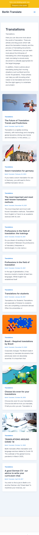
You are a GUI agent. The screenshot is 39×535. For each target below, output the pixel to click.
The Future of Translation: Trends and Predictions (17, 121)
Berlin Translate (12, 11)
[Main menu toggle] (34, 12)
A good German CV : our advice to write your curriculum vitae (16, 473)
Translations (9, 117)
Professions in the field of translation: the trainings (17, 232)
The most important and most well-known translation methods (19, 199)
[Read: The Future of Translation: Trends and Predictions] (19, 103)
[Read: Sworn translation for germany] (19, 154)
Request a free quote (19, 5)
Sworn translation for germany (19, 171)
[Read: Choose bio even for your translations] (19, 375)
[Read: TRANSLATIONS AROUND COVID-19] (19, 422)
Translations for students (17, 293)
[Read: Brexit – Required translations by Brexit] (19, 324)
